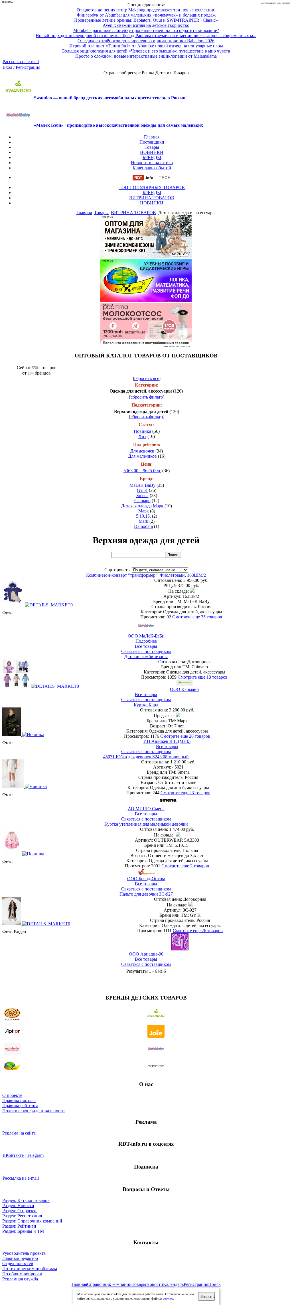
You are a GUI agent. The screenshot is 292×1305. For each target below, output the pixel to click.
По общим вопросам (22, 1273)
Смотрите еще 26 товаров (198, 930)
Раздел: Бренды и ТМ (23, 1231)
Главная (151, 136)
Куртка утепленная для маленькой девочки (146, 824)
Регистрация (196, 1284)
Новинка (142, 431)
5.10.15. (143, 516)
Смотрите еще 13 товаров (203, 677)
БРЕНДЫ (152, 157)
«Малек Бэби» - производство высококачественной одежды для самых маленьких (118, 124)
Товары (152, 147)
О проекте (12, 1095)
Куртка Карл (146, 704)
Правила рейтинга (20, 1105)
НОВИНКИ (151, 152)
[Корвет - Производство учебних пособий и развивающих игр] (146, 300)
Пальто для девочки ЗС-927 (146, 894)
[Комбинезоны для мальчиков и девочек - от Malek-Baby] (146, 256)
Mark (143, 521)
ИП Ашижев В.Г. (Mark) (166, 741)
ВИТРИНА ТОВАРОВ (151, 197)
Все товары (146, 646)
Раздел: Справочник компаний (32, 1220)
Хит (142, 436)
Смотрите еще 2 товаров (185, 865)
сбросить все (146, 378)
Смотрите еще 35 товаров (197, 616)
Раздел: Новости (18, 1205)
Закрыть (207, 1296)
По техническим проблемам (29, 1268)
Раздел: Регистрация (22, 1215)
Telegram (35, 1155)
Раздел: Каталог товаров (26, 1200)
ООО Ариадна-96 (146, 954)
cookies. (168, 1298)
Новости (154, 1284)
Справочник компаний (109, 1284)
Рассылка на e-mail (21, 61)
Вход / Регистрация (21, 67)
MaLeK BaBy (142, 485)
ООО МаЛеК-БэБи (146, 636)
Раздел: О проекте (19, 1210)
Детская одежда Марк (142, 505)
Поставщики (151, 142)
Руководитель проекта (24, 1253)
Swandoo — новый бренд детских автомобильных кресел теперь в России (109, 97)
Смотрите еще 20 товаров (185, 736)
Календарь (173, 1284)
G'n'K (142, 490)
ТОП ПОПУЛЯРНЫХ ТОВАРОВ (152, 187)
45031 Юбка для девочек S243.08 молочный (146, 756)
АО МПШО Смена (146, 808)
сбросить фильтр (147, 397)
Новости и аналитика (152, 162)
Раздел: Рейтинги (19, 1226)
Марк (143, 510)
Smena (142, 495)
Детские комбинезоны (146, 656)
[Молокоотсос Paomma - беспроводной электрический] (146, 344)
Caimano (142, 500)
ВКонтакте (13, 1155)
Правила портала (19, 1100)
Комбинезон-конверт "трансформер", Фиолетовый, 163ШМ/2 (146, 575)
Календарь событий (152, 167)
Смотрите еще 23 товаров (185, 792)
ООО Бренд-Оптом (146, 878)
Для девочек (142, 451)
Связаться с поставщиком (146, 651)
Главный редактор (20, 1258)
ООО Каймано (184, 689)
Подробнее (146, 641)
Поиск (214, 1284)
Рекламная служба (20, 1278)
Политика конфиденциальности (33, 1110)
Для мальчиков (142, 456)
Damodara (143, 526)
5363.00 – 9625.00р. (142, 470)
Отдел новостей (17, 1263)
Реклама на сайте (19, 1133)
